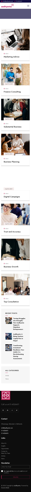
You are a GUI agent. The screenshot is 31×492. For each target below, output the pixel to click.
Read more (15, 59)
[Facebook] (8, 410)
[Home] (5, 395)
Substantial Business (12, 126)
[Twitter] (17, 410)
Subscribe (15, 477)
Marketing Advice (11, 56)
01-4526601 (14, 404)
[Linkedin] (3, 410)
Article (7, 376)
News (7, 379)
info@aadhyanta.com (7, 428)
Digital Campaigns (12, 196)
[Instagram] (12, 410)
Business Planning (11, 161)
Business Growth (11, 266)
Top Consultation (11, 301)
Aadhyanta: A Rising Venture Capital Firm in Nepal (18, 337)
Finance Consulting (12, 91)
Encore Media (5, 488)
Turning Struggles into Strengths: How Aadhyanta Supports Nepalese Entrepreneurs (19, 323)
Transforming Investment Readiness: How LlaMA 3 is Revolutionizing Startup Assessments (18, 352)
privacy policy (17, 471)
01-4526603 (4, 433)
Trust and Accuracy (12, 231)
